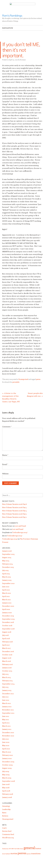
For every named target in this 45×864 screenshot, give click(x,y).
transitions (35, 853)
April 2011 (6, 723)
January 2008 (7, 797)
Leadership (6, 809)
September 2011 (8, 713)
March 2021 (6, 599)
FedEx (18, 848)
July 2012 (5, 697)
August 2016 (6, 658)
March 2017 (6, 648)
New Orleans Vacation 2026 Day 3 (14, 514)
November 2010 (8, 736)
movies (13, 853)
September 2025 (8, 554)
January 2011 (6, 729)
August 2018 (6, 632)
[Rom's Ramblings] (22, 7)
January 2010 (7, 758)
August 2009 (7, 768)
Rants (4, 812)
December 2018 (8, 622)
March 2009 (6, 778)
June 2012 (5, 700)
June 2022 (5, 586)
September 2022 (8, 583)
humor (38, 848)
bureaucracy (5, 848)
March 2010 (6, 752)
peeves (38, 379)
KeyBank (8, 854)
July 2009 (5, 771)
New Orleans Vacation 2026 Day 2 (14, 517)
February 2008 (7, 794)
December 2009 (8, 762)
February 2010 (7, 755)
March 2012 (6, 703)
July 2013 (5, 687)
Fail (15, 848)
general (29, 847)
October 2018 (7, 625)
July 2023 (5, 570)
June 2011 (5, 716)
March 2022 (6, 593)
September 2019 (8, 619)
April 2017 (6, 645)
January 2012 (6, 706)
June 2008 (6, 784)
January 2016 (7, 667)
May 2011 (5, 719)
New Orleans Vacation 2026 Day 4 (14, 511)
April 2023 (6, 573)
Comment (7, 426)
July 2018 (5, 635)
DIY (10, 848)
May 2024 (5, 561)
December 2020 (8, 606)
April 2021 (6, 596)
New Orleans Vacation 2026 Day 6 (14, 504)
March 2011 (6, 726)
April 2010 (6, 749)
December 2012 (8, 693)
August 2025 (6, 557)
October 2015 (7, 671)
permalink (15, 382)
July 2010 (5, 739)
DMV (12, 848)
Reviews (5, 816)
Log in (4, 828)
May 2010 (5, 745)
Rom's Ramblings (12, 15)
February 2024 (7, 564)
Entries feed (6, 831)
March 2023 (6, 577)
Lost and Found (20, 526)
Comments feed (8, 834)
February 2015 (7, 680)
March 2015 (6, 677)
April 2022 (6, 590)
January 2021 (6, 603)
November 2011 (8, 710)
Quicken (29, 854)
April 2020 (6, 609)
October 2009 (7, 765)
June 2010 (5, 742)
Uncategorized (23, 379)
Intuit (3, 854)
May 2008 (5, 787)
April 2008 (6, 791)
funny (21, 848)
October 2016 (7, 655)
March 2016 (6, 661)
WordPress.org (8, 837)
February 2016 (7, 664)
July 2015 (5, 674)
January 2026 (7, 551)
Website (5, 473)
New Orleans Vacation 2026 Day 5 (14, 507)
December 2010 (8, 732)
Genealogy (6, 806)
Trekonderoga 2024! (19, 532)
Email (5, 464)
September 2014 (8, 684)
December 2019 (8, 616)
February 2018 (7, 642)
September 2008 (8, 781)
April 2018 (6, 638)
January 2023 (6, 580)
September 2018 (8, 629)
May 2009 (5, 774)
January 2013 (6, 690)
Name (5, 455)
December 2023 (8, 567)
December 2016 (8, 651)
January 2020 (7, 612)
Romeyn (23, 60)
